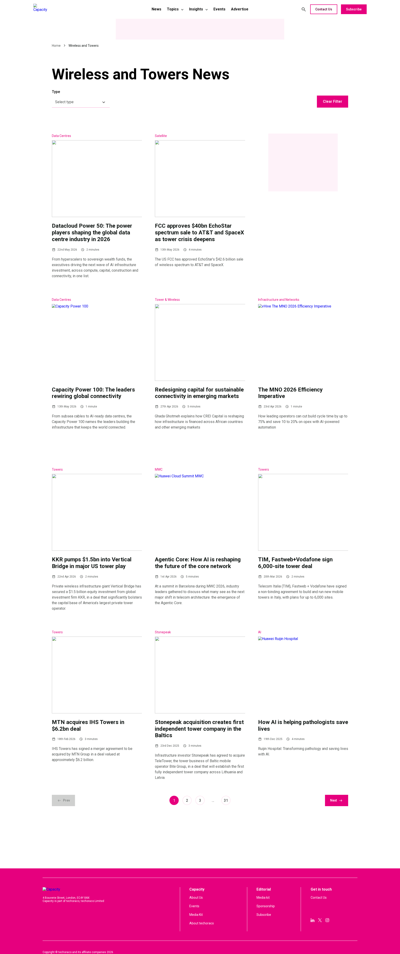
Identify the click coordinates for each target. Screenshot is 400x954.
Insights (196, 9)
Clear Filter (332, 101)
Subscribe (354, 9)
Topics (173, 9)
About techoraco (201, 923)
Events (219, 9)
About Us (196, 897)
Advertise (239, 9)
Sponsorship (265, 906)
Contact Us (323, 9)
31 (226, 800)
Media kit (263, 897)
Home (56, 45)
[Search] (303, 9)
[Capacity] (66, 9)
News (156, 9)
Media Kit (196, 915)
